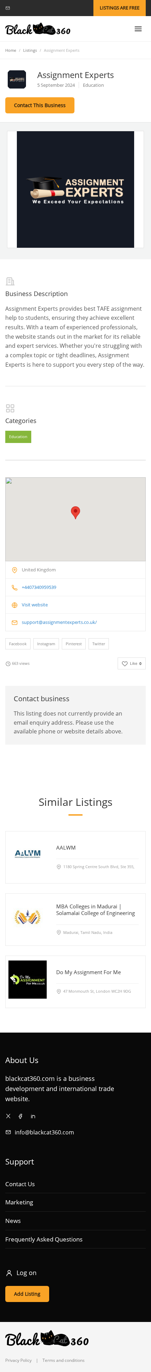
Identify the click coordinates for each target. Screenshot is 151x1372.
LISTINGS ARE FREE (119, 8)
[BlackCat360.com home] (37, 28)
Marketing (19, 1202)
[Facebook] (21, 1116)
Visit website (35, 604)
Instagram (46, 643)
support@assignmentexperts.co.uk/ (59, 622)
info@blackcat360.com (44, 1132)
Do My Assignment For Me (88, 972)
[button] (75, 513)
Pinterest (74, 643)
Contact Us (20, 1184)
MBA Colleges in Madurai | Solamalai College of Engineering (95, 909)
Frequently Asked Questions (44, 1239)
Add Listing (27, 1293)
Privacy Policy (18, 1360)
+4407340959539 (39, 587)
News (13, 1221)
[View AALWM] (28, 854)
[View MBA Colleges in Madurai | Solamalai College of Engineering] (28, 917)
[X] (8, 1116)
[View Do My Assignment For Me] (28, 979)
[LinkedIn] (33, 1116)
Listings (30, 50)
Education (18, 436)
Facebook (18, 643)
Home (10, 50)
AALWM (66, 847)
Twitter (98, 643)
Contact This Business (40, 105)
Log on (27, 1272)
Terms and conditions (63, 1360)
